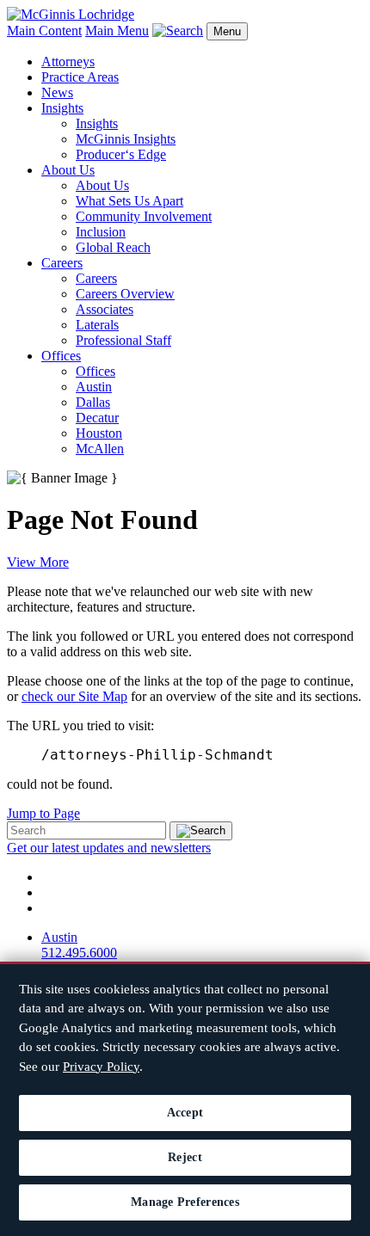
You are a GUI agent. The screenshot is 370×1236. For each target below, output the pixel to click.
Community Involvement (144, 216)
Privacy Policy (101, 1066)
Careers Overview (125, 293)
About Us (68, 170)
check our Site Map (74, 696)
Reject (185, 1157)
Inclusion (101, 231)
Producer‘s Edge (121, 154)
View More (38, 562)
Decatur (97, 417)
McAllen (100, 448)
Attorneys (68, 61)
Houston (99, 433)
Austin (94, 386)
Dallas (93, 402)
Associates (104, 309)
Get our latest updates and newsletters (109, 847)
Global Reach (113, 247)
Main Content (44, 30)
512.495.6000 (79, 952)
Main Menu (117, 30)
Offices (61, 355)
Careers (62, 262)
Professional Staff (123, 340)
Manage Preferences (185, 1202)
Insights (62, 108)
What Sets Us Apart (129, 201)
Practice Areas (80, 77)
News (57, 92)
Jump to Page (43, 813)
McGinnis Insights (126, 139)
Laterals (97, 324)
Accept (185, 1112)
